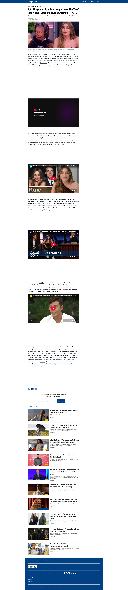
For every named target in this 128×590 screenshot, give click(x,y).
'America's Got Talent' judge (51, 203)
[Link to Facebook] (64, 573)
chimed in (42, 361)
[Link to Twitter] (69, 573)
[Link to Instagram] (67, 573)
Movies (92, 1)
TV (88, 1)
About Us (29, 573)
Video (98, 1)
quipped (60, 359)
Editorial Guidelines (31, 575)
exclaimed (43, 364)
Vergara (74, 133)
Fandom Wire (43, 62)
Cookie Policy (30, 579)
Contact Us (48, 573)
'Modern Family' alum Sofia (35, 54)
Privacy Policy (30, 577)
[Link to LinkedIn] (76, 573)
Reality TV (83, 1)
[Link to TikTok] (73, 573)
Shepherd (39, 133)
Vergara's (44, 54)
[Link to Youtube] (71, 573)
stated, (69, 364)
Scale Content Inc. (51, 561)
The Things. (47, 210)
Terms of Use (30, 581)
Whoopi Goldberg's (33, 140)
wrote (40, 355)
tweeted (38, 351)
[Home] (33, 1)
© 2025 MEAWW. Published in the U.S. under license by (38, 561)
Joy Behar (41, 282)
